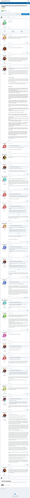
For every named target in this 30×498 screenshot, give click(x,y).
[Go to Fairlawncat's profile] (4, 247)
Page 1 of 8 (13, 17)
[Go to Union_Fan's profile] (4, 69)
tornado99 (4, 313)
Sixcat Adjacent (19, 206)
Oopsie (5, 10)
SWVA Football (8, 11)
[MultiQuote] (8, 27)
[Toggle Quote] (9, 145)
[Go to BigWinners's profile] (4, 389)
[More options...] (28, 20)
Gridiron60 (4, 55)
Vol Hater (4, 143)
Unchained (16, 297)
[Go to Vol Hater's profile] (4, 146)
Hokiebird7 (13, 297)
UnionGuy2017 (4, 223)
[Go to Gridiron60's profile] (4, 58)
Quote (11, 27)
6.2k (5, 392)
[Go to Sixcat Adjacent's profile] (4, 179)
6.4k (5, 62)
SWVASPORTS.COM (5, 1)
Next (9, 17)
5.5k (5, 171)
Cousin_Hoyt (4, 332)
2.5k (5, 52)
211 (4, 339)
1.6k (4, 251)
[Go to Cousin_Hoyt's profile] (4, 335)
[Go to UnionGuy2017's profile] (4, 37)
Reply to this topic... (8, 485)
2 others (23, 297)
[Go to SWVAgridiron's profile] (4, 157)
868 (4, 41)
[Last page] (10, 17)
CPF (17, 145)
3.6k (5, 161)
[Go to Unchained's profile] (4, 399)
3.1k (4, 403)
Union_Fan (4, 66)
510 (4, 150)
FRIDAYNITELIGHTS (24, 52)
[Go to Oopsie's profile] (2, 11)
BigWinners (4, 386)
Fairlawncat (4, 244)
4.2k (5, 183)
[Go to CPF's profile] (4, 48)
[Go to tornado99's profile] (4, 316)
